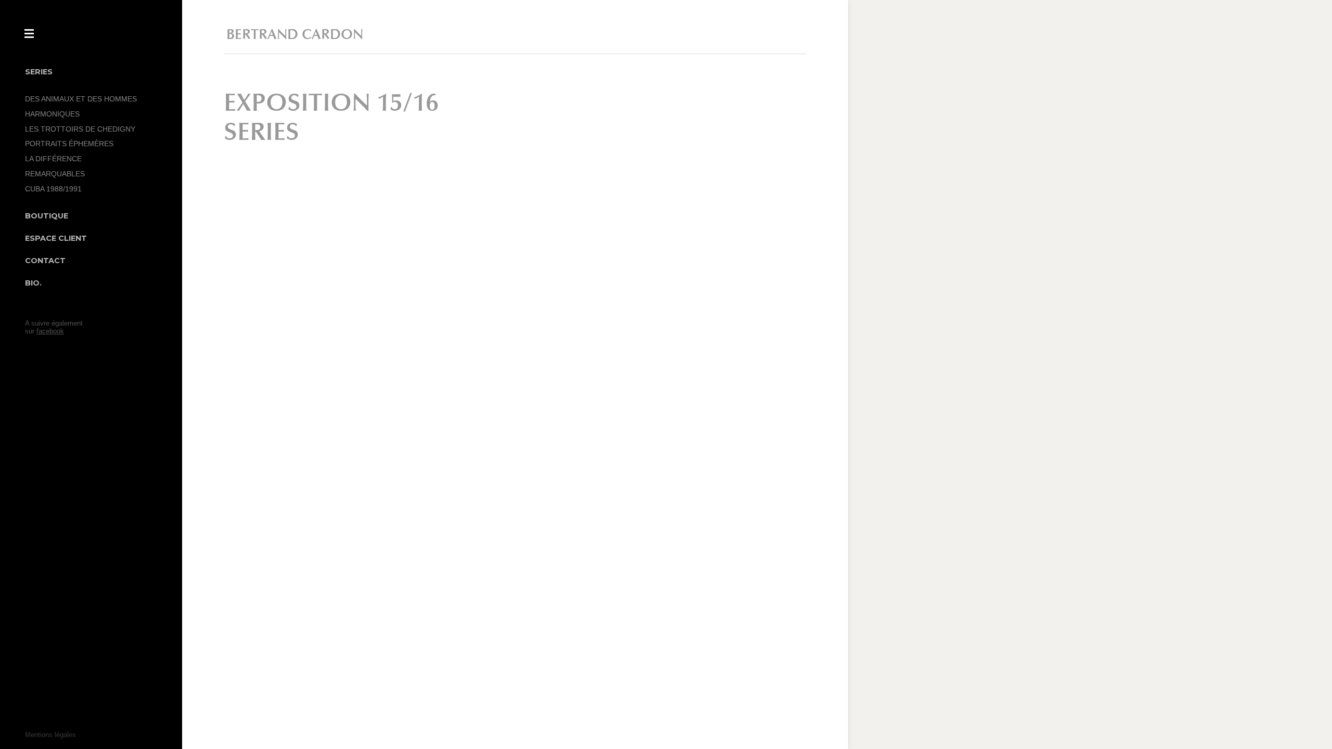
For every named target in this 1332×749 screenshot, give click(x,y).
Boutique (46, 216)
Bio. (33, 283)
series (261, 132)
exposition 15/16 (331, 103)
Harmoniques (52, 114)
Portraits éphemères (69, 143)
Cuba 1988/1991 (53, 189)
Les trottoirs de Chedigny (80, 129)
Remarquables (55, 174)
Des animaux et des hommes (81, 99)
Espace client (56, 238)
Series (39, 71)
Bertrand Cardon (294, 34)
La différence (53, 158)
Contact (45, 260)
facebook (50, 331)
